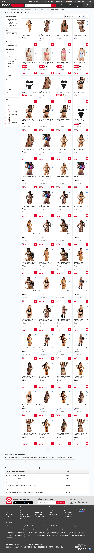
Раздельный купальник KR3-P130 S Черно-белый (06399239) (63, 434)
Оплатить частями (39, 512)
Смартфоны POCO (49, 525)
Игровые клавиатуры (21, 532)
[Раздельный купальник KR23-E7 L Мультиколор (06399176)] (46, 340)
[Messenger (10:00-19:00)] (83, 511)
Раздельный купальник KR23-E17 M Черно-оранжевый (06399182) (29, 120)
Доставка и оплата (24, 508)
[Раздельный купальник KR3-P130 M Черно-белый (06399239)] (46, 397)
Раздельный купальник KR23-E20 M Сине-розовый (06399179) (46, 206)
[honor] (75, 547)
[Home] (5, 9)
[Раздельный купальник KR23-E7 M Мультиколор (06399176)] (81, 282)
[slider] (6, 37)
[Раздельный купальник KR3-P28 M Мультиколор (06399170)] (29, 340)
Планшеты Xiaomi (11, 528)
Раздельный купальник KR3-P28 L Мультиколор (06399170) (63, 291)
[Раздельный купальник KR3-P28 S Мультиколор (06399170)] (46, 254)
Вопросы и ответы (24, 514)
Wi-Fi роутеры (82, 528)
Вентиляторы (73, 532)
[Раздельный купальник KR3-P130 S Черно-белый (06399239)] (64, 425)
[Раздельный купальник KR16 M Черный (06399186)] (29, 397)
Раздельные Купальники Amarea (67, 460)
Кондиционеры (63, 532)
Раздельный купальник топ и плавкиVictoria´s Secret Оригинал (15, 123)
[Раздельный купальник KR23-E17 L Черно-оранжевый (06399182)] (46, 111)
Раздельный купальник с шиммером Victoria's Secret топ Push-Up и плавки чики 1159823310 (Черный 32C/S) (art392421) (63, 91)
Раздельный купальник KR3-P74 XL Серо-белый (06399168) (63, 149)
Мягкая (10, 75)
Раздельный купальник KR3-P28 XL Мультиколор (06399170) (28, 234)
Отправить (26, 5)
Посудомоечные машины (39, 535)
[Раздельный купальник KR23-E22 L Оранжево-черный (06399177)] (64, 225)
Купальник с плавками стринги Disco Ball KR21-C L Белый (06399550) (15, 120)
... (57, 449)
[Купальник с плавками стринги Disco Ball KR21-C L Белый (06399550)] (81, 26)
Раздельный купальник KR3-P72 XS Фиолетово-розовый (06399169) (46, 234)
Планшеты (71, 525)
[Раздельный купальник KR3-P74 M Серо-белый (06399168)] (81, 197)
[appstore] (18, 502)
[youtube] (83, 502)
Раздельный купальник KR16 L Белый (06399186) (63, 377)
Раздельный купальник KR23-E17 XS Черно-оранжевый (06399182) (63, 120)
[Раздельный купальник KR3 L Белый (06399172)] (29, 26)
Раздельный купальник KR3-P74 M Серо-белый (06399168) (81, 206)
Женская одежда (28, 9)
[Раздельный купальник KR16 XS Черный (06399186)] (46, 282)
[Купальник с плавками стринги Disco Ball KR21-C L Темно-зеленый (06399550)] (64, 26)
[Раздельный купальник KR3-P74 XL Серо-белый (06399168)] (64, 140)
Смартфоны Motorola (61, 525)
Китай (10, 105)
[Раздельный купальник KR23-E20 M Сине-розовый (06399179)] (46, 197)
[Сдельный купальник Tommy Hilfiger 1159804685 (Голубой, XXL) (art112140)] (81, 54)
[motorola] (65, 547)
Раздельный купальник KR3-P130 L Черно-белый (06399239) (80, 405)
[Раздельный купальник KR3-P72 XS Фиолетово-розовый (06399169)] (46, 225)
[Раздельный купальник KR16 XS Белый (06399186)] (29, 425)
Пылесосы (9, 535)
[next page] (63, 449)
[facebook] (71, 502)
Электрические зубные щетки (78, 535)
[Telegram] (81, 511)
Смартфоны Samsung (37, 525)
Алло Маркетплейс (68, 508)
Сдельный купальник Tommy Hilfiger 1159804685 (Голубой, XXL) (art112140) (80, 63)
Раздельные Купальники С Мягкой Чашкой (15, 460)
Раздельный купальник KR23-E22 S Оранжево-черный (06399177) (63, 263)
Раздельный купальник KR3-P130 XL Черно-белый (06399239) (28, 377)
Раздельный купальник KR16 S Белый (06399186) (81, 434)
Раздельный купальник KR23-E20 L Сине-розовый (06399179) (29, 177)
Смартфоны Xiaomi (19, 525)
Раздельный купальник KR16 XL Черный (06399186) (29, 320)
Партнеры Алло (67, 510)
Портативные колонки (52, 532)
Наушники (44, 528)
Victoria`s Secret (12, 59)
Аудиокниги (52, 512)
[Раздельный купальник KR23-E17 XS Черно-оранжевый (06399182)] (64, 111)
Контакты (8, 516)
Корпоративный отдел (69, 516)
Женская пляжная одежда (38, 9)
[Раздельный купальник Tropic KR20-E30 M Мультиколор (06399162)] (29, 140)
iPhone (28, 525)
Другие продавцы (13, 45)
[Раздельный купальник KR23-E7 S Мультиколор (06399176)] (64, 311)
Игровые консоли (33, 532)
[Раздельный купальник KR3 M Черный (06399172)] (64, 397)
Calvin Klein (11, 57)
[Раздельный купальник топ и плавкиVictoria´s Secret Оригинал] (29, 54)
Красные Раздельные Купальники (29, 457)
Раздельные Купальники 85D (33, 460)
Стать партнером (68, 512)
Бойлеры (80, 532)
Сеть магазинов (9, 514)
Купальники (47, 9)
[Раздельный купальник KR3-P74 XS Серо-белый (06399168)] (81, 140)
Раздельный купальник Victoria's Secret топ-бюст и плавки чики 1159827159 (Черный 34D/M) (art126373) (80, 120)
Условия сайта (23, 518)
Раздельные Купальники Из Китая (64, 457)
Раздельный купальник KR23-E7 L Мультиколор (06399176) (46, 348)
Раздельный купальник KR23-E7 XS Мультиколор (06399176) (81, 348)
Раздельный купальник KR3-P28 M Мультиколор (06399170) (28, 348)
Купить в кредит (38, 514)
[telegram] (79, 502)
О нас (7, 512)
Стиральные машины (52, 535)
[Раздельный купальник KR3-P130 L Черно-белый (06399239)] (81, 397)
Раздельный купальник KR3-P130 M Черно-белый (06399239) (46, 405)
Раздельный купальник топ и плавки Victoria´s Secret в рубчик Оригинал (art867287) (46, 63)
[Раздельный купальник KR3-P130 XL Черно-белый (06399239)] (29, 368)
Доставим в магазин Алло (12, 20)
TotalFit (11, 63)
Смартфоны (9, 525)
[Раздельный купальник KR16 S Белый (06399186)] (81, 425)
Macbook (37, 528)
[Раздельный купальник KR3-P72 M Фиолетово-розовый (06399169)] (81, 225)
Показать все (8, 464)
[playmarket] (28, 502)
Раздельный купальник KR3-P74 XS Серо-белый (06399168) (80, 149)
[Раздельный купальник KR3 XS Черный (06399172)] (46, 425)
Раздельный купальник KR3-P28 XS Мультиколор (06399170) (80, 263)
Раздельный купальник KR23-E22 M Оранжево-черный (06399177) (29, 263)
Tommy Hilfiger (12, 61)
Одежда (21, 9)
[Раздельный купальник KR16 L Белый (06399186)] (64, 368)
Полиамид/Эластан (13, 96)
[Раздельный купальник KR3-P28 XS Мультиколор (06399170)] (81, 254)
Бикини (10, 69)
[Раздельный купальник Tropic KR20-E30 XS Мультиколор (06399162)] (46, 83)
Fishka (36, 510)
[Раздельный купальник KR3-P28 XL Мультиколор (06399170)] (29, 225)
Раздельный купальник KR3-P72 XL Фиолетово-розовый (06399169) (28, 206)
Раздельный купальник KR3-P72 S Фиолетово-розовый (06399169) (46, 320)
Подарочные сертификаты (41, 516)
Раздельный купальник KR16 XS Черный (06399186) (46, 291)
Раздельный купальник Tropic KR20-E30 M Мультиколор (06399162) (29, 149)
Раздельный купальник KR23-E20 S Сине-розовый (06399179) (80, 177)
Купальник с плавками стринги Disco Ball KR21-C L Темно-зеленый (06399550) (15, 118)
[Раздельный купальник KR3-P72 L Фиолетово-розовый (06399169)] (64, 197)
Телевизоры (66, 528)
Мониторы (74, 528)
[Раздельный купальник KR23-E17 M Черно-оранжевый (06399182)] (29, 111)
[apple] (35, 547)
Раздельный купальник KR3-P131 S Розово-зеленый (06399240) (15, 115)
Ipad (77, 525)
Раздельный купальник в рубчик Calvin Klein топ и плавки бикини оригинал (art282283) (62, 63)
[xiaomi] (30, 547)
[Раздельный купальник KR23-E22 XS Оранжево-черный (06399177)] (29, 282)
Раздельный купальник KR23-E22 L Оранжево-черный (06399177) (63, 234)
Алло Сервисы (52, 510)
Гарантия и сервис (24, 510)
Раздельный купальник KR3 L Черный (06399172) (46, 377)
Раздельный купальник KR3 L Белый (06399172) (15, 112)
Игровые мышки (10, 532)
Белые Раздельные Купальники (12, 457)
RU (89, 1)
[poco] (51, 547)
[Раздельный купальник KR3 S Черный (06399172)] (81, 368)
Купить (35, 44)
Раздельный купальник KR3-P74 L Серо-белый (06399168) (46, 177)
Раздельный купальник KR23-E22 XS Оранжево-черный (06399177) (29, 291)
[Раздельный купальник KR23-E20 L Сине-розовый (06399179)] (29, 168)
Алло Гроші (37, 508)
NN (9, 56)
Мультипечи (27, 535)
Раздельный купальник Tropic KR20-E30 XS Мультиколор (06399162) (46, 91)
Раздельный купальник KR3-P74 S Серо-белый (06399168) (63, 177)
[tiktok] (87, 502)
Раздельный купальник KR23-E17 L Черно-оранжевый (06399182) (46, 120)
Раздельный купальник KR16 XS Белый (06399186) (29, 434)
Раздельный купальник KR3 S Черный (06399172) (80, 377)
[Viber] (79, 511)
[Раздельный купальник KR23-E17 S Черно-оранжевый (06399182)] (81, 83)
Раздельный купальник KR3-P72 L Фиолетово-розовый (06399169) (63, 206)
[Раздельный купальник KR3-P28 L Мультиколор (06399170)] (64, 282)
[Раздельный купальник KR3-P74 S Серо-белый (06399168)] (64, 168)
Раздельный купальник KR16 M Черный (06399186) (29, 405)
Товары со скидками (12, 26)
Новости (8, 510)
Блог (21, 512)
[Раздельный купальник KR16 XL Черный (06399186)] (29, 311)
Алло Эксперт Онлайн (54, 508)
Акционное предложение (12, 23)
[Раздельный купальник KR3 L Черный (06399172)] (46, 368)
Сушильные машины (64, 535)
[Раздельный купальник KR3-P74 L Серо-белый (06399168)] (46, 168)
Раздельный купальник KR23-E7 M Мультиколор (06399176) (81, 291)
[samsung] (42, 547)
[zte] (57, 547)
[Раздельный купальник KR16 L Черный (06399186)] (81, 311)
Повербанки (9, 538)
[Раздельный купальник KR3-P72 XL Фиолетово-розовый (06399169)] (29, 197)
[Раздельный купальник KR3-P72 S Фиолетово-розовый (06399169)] (46, 311)
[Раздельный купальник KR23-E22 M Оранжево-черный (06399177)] (29, 254)
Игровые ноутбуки (28, 528)
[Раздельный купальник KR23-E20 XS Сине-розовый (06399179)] (46, 140)
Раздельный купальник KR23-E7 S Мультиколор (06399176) (63, 320)
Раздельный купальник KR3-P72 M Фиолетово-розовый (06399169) (80, 234)
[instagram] (75, 502)
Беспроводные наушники (55, 528)
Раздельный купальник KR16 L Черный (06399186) (81, 320)
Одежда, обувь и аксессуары (13, 9)
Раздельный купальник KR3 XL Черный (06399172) (63, 348)
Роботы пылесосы (18, 535)
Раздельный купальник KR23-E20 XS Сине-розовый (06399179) (46, 149)
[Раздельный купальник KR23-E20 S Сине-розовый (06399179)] (81, 168)
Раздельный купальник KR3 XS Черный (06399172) (46, 434)
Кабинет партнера (68, 514)
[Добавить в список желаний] (35, 24)
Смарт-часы (42, 532)
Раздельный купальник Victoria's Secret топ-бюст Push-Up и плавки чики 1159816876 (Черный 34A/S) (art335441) (29, 91)
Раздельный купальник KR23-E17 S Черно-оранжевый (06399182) (80, 91)
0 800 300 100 (82, 509)
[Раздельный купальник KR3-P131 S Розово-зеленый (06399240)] (46, 26)
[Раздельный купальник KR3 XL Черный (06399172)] (64, 340)
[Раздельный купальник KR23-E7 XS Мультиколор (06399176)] (81, 340)
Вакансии (8, 508)
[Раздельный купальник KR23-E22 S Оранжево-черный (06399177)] (64, 254)
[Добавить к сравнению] (35, 21)
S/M (9, 82)
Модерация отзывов (25, 516)
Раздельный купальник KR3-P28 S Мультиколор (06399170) (46, 263)
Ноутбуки (20, 528)
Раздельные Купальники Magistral (47, 457)
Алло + (10, 43)
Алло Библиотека (53, 514)
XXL (9, 83)
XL (9, 85)
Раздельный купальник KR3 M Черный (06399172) (63, 405)
